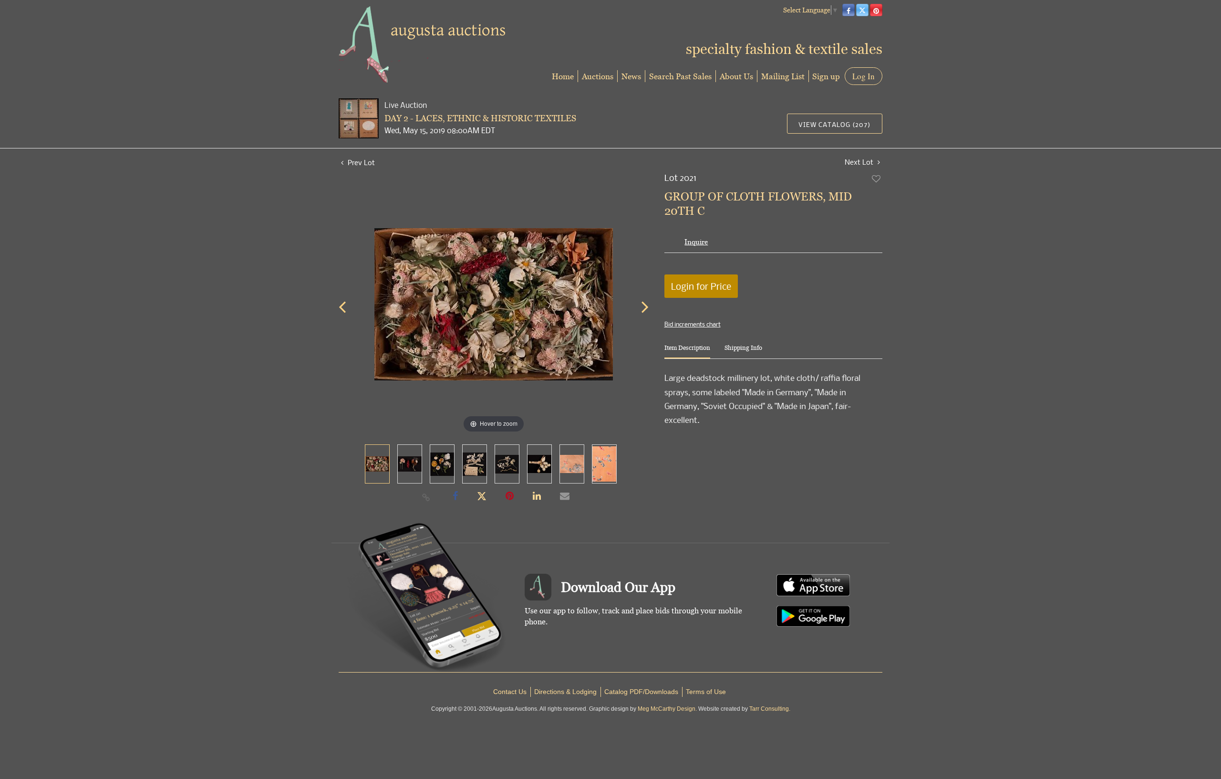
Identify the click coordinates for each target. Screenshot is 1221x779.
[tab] (687, 351)
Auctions (597, 76)
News (631, 76)
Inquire (696, 242)
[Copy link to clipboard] (426, 497)
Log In (863, 76)
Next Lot (860, 162)
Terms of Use (706, 691)
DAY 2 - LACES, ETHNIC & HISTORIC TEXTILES (480, 118)
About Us (736, 76)
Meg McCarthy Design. (667, 708)
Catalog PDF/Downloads (641, 691)
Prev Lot (360, 162)
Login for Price (701, 286)
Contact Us (510, 691)
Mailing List (783, 76)
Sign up (826, 76)
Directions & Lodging (565, 691)
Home (563, 76)
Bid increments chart (692, 324)
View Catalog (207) (834, 124)
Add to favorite (876, 178)
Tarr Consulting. (769, 708)
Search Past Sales (680, 76)
